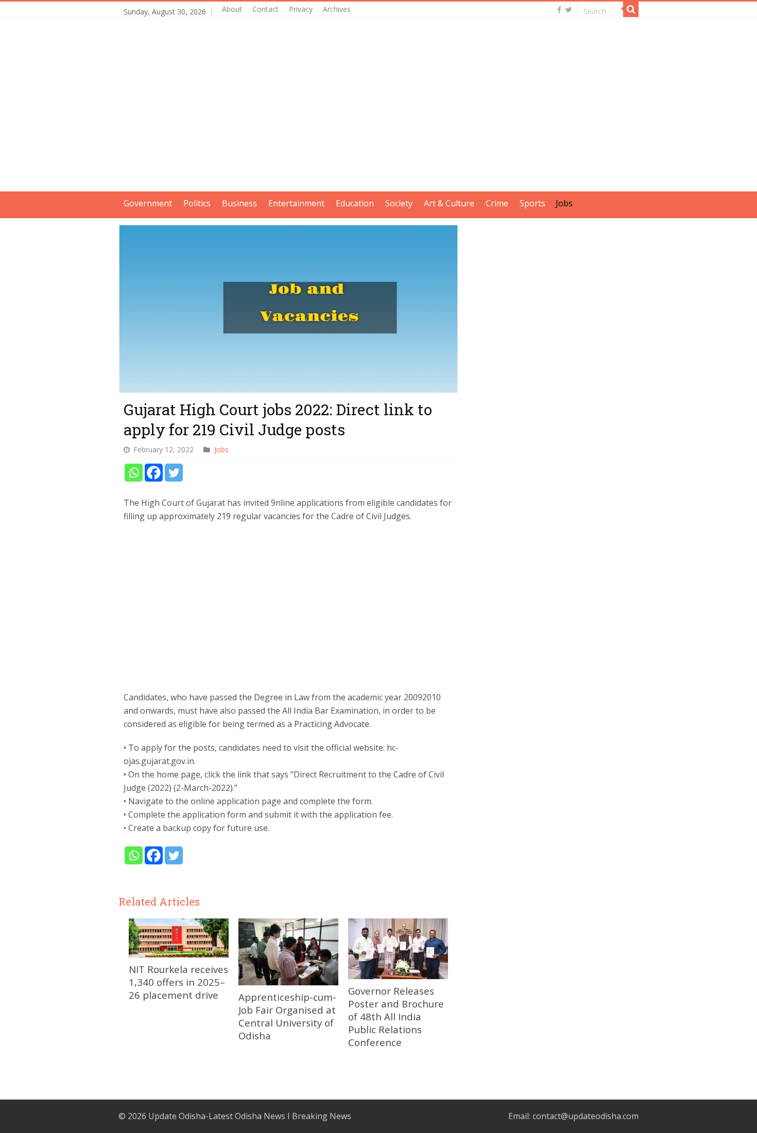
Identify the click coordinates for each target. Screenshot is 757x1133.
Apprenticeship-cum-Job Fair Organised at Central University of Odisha (287, 1016)
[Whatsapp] (134, 473)
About (232, 9)
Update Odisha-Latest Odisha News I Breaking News (249, 1116)
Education (355, 203)
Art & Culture (449, 203)
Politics (197, 203)
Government (148, 203)
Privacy (301, 9)
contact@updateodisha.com (585, 1116)
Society (398, 203)
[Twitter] (568, 10)
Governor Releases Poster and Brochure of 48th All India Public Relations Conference (396, 1016)
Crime (497, 203)
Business (239, 203)
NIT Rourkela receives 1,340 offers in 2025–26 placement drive (178, 982)
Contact (265, 9)
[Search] (631, 9)
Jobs (564, 203)
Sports (532, 203)
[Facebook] (559, 10)
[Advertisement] (378, 119)
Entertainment (296, 203)
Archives (337, 9)
